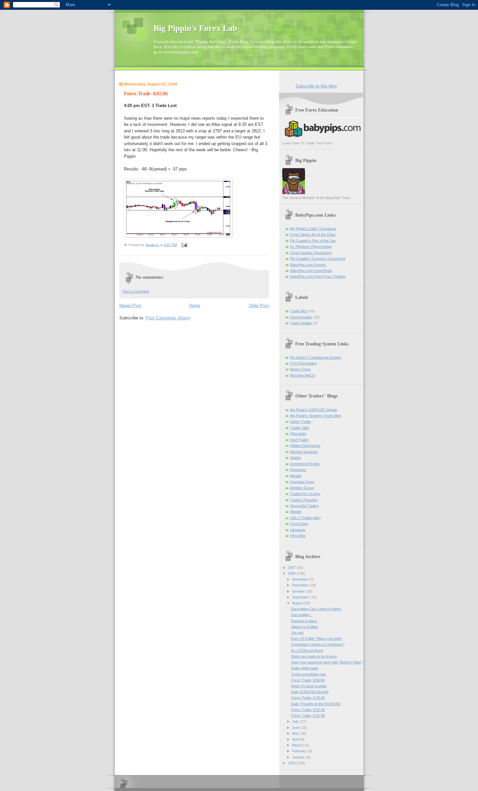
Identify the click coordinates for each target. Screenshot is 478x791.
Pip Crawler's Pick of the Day (313, 241)
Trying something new (308, 674)
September (301, 597)
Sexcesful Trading (304, 506)
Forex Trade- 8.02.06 (308, 710)
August (298, 603)
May (296, 733)
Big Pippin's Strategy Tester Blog (315, 416)
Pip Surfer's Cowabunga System (315, 357)
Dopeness (298, 470)
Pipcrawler (298, 434)
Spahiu (295, 458)
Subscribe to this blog (316, 86)
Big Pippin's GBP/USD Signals (313, 410)
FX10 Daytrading (303, 363)
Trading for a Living (305, 494)
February (300, 751)
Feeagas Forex (302, 482)
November (301, 585)
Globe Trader (300, 421)
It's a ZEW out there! (307, 650)
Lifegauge (297, 530)
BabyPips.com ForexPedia (311, 271)
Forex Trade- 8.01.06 (308, 715)
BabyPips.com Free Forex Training (317, 276)
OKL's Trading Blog (305, 518)
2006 (292, 573)
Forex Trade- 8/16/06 (308, 680)
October (299, 591)
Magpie (295, 512)
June (296, 728)
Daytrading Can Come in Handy (316, 609)
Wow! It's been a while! (309, 686)
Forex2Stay (299, 524)
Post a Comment (136, 291)
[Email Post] (184, 245)
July (295, 721)
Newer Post (130, 305)
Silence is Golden (304, 627)
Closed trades (301, 317)
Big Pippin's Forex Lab (195, 28)
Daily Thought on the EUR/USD (315, 704)
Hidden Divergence (305, 446)
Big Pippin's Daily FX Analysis (313, 229)
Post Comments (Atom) (168, 317)
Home (194, 305)
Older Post (259, 305)
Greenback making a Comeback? (317, 644)
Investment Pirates (305, 464)
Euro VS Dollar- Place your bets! (316, 638)
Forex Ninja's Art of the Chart (313, 234)
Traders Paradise (304, 500)
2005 (292, 763)
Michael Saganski (304, 452)
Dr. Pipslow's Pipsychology (311, 246)
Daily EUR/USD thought (309, 692)
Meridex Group (302, 488)
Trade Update (301, 323)
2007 (292, 568)
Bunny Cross (300, 369)
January (299, 757)
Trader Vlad (299, 428)
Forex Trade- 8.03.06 (308, 698)
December (301, 579)
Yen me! (297, 633)
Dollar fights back (304, 668)
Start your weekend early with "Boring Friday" (327, 662)
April (296, 739)
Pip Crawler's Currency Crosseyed (317, 259)
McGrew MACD (302, 375)
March (297, 745)
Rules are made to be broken (314, 656)
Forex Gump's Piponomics (311, 253)
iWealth (295, 476)
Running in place (304, 621)
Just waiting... (301, 615)
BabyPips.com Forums (308, 265)
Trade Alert (298, 311)
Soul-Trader (299, 440)
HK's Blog (297, 536)
